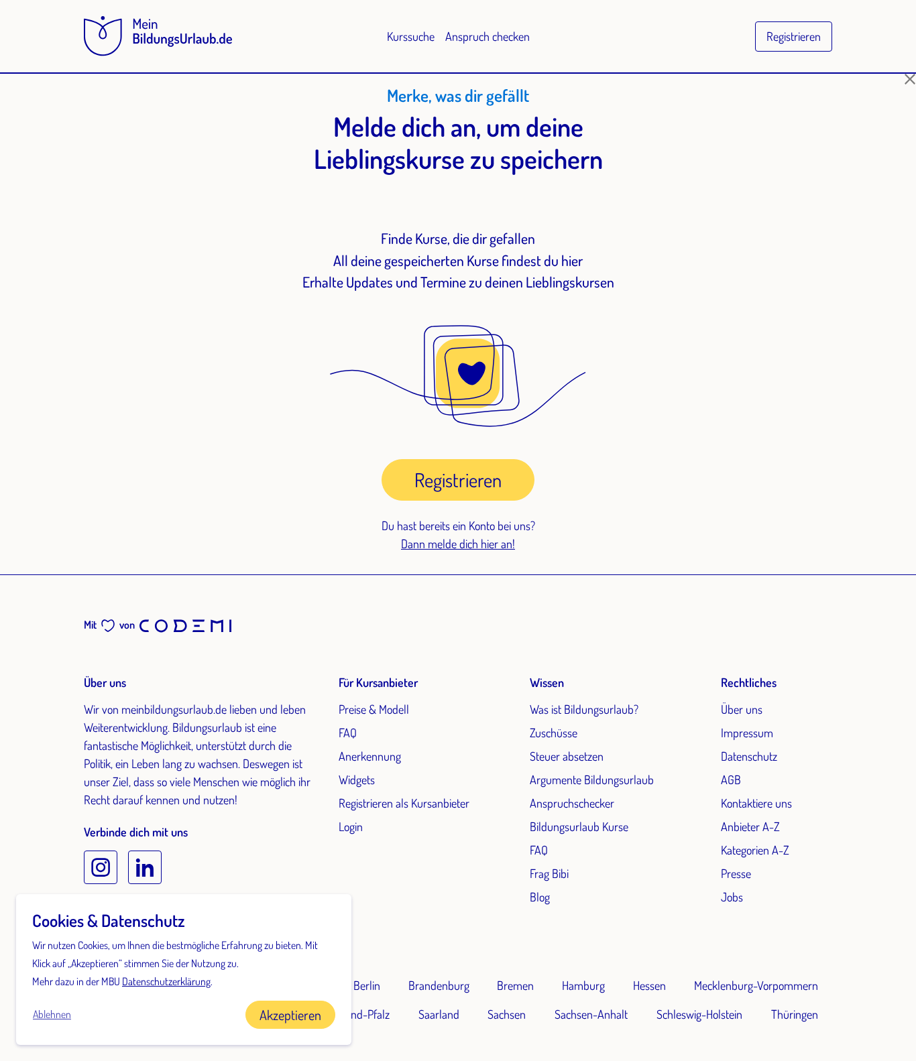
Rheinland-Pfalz (353, 1014)
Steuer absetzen (567, 756)
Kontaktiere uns (756, 803)
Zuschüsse (553, 732)
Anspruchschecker (572, 803)
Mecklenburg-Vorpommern (756, 985)
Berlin (366, 985)
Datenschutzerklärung (166, 981)
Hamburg (583, 985)
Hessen (649, 985)
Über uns (741, 709)
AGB (731, 779)
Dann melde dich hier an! (458, 543)
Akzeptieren (290, 1014)
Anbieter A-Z (750, 826)
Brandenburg (438, 985)
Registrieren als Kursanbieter (404, 803)
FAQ (348, 732)
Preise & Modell (374, 709)
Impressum (747, 732)
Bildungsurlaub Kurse (579, 826)
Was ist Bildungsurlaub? (584, 709)
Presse (736, 873)
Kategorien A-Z (755, 849)
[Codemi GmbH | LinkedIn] (145, 867)
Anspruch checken (487, 36)
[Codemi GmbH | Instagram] (100, 867)
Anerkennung (370, 756)
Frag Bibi (549, 873)
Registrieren (793, 36)
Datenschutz (749, 756)
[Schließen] (910, 79)
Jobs (732, 896)
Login (351, 826)
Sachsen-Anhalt (591, 1014)
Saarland (438, 1014)
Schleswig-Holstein (699, 1014)
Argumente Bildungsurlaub (592, 779)
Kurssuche (411, 36)
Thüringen (794, 1014)
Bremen (515, 985)
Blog (540, 896)
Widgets (357, 779)
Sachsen (507, 1014)
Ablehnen (52, 1014)
